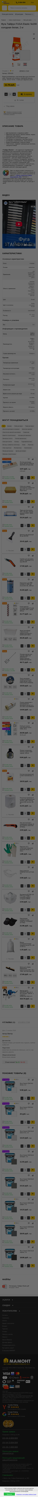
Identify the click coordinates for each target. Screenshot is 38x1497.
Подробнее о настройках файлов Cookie (26, 1494)
